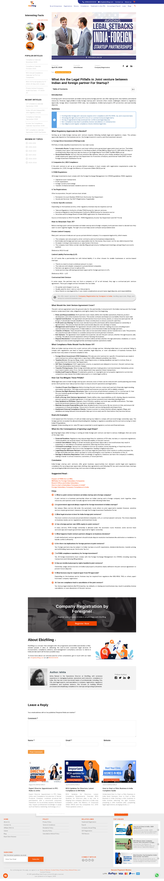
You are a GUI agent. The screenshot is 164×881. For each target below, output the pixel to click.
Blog (5, 834)
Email (69, 740)
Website (107, 740)
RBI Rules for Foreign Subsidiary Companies (68, 481)
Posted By (77, 65)
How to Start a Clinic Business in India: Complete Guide (118, 789)
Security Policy (47, 831)
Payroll (84, 825)
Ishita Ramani (78, 67)
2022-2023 (32, 159)
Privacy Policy (47, 822)
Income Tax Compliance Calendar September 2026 (35, 124)
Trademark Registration (89, 822)
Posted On (55, 65)
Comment (33, 718)
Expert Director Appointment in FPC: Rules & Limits (43, 789)
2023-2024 (32, 163)
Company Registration (102, 67)
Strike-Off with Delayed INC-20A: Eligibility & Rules (35, 111)
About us (128, 2)
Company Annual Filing (89, 828)
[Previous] (26, 36)
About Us (7, 822)
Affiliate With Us (9, 828)
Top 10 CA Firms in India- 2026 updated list (143, 827)
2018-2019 (32, 143)
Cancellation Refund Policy (51, 834)
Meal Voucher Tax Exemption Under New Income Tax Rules (145, 855)
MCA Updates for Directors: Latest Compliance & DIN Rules (80, 789)
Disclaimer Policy (48, 828)
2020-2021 (32, 151)
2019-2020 (32, 147)
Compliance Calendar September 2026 (33, 118)
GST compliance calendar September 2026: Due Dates (36, 131)
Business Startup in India (63, 72)
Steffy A (43, 785)
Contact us (119, 2)
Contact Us (7, 825)
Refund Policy (73, 870)
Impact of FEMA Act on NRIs (62, 479)
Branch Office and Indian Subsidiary (65, 483)
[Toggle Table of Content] (132, 89)
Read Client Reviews (10, 836)
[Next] (46, 36)
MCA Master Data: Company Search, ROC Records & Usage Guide (143, 842)
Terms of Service (45, 870)
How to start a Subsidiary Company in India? (68, 485)
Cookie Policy (55, 870)
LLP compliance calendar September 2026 (34, 105)
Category (98, 65)
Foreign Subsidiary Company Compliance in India (70, 487)
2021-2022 (32, 155)
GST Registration (87, 831)
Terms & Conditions (49, 825)
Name (31, 740)
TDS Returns (85, 834)
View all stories (42, 20)
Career (6, 831)
